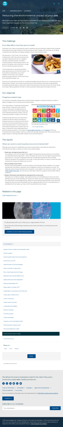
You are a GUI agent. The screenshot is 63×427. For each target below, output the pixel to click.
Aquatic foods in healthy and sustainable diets (16, 249)
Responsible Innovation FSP (11, 287)
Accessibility (20, 388)
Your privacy (18, 390)
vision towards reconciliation (39, 424)
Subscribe (55, 408)
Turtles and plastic (8, 317)
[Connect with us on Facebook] (3, 383)
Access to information (8, 388)
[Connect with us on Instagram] (7, 383)
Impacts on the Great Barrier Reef (13, 321)
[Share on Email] (27, 27)
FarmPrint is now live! (9, 260)
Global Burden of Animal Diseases (13, 264)
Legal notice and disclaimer (41, 388)
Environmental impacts (16, 10)
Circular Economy (8, 338)
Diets (5, 348)
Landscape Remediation (10, 306)
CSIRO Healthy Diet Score (12, 171)
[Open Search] (59, 4)
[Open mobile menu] (54, 4)
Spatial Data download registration (13, 279)
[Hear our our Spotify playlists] (14, 383)
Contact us (8, 398)
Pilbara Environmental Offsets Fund (13, 276)
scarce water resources (34, 130)
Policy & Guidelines (7, 390)
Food (10, 348)
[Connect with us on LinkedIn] (10, 383)
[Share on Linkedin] (24, 27)
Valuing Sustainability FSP (10, 283)
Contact (5, 27)
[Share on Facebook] (17, 27)
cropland (46, 130)
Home (3, 10)
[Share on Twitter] (20, 27)
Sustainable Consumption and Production (15, 291)
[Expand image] (46, 64)
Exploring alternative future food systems (15, 257)
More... (31, 356)
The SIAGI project (8, 313)
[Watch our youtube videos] (21, 383)
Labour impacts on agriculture (12, 268)
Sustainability (27, 10)
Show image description (37, 126)
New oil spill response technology (13, 272)
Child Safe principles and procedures (48, 393)
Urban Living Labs (8, 298)
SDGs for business (8, 310)
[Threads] (17, 383)
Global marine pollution (10, 302)
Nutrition (17, 348)
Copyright (29, 388)
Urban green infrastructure (11, 294)
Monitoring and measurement (12, 325)
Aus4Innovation (7, 253)
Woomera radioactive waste (11, 329)
